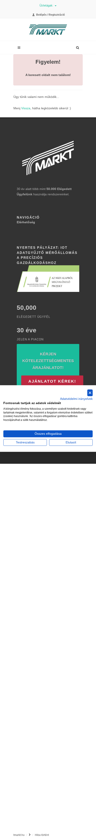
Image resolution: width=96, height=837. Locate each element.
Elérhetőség (26, 222)
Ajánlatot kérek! (52, 381)
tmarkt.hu (19, 835)
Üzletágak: (47, 5)
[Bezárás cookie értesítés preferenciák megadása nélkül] (90, 392)
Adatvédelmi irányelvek (76, 399)
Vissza (25, 108)
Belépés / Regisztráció (50, 14)
